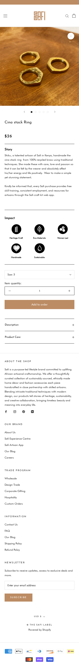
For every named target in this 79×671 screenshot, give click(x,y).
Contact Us (11, 524)
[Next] (54, 112)
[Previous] (24, 112)
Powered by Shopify (39, 629)
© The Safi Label (39, 625)
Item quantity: (13, 283)
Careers (9, 457)
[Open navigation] (5, 15)
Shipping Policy (13, 543)
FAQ (7, 530)
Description (12, 324)
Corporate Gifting (15, 491)
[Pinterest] (23, 411)
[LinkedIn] (32, 411)
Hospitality (11, 497)
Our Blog (10, 451)
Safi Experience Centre (17, 438)
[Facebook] (6, 411)
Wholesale (11, 478)
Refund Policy (12, 549)
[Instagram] (14, 411)
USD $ (38, 617)
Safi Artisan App (14, 444)
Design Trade (12, 484)
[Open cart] (74, 16)
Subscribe (18, 597)
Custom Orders (14, 503)
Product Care (13, 337)
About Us (10, 432)
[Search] (67, 16)
